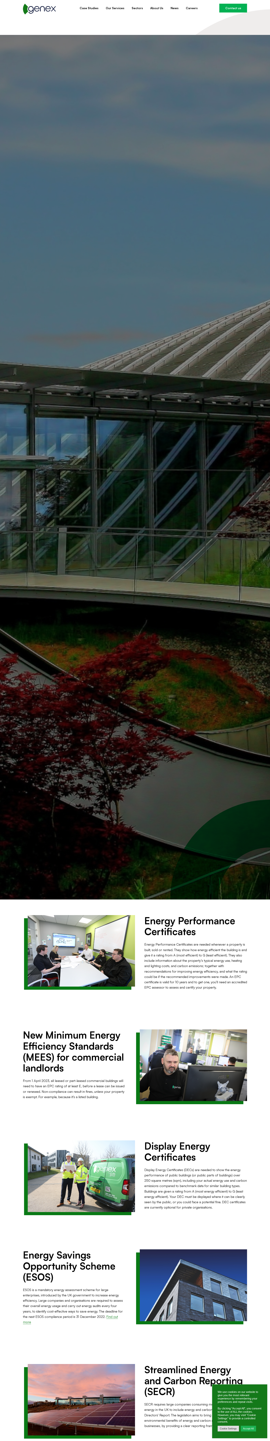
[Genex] (39, 9)
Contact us (233, 8)
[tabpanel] (135, 467)
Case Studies (89, 8)
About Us (156, 8)
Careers (192, 8)
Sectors (137, 8)
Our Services (115, 8)
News (175, 8)
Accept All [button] (248, 1428)
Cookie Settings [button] (228, 1428)
